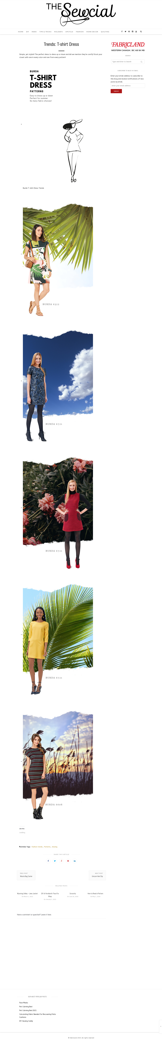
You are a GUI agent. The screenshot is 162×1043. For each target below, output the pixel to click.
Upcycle (69, 32)
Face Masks (23, 1003)
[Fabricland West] (81, 14)
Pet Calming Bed (25, 1007)
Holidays (58, 32)
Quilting (105, 32)
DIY (27, 32)
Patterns (47, 847)
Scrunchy (73, 893)
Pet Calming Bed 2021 (28, 1010)
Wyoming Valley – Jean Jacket (27, 893)
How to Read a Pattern (95, 893)
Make (34, 32)
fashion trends (37, 847)
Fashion (80, 32)
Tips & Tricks (45, 32)
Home (20, 32)
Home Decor (92, 32)
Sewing (54, 847)
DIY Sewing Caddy (26, 1021)
